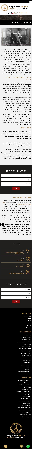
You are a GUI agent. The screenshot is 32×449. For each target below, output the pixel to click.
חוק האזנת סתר (27, 403)
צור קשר (28, 325)
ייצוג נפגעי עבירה (26, 389)
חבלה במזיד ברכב (26, 412)
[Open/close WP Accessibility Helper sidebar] (2, 224)
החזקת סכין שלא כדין (25, 405)
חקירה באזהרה (27, 360)
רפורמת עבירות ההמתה (25, 399)
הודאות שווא (27, 367)
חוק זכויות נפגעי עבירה (25, 410)
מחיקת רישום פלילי (26, 351)
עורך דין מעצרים (27, 335)
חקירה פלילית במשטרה (25, 349)
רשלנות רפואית (27, 396)
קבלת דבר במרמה (26, 417)
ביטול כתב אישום (26, 358)
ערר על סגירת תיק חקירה (24, 372)
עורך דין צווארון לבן (26, 337)
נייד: (23, 264)
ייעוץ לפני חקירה (26, 356)
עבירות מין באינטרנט (26, 365)
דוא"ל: (22, 271)
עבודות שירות (27, 383)
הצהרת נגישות (27, 328)
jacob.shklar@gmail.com (16, 273)
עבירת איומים (27, 387)
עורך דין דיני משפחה (25, 346)
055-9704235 (19, 13)
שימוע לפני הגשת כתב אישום (23, 392)
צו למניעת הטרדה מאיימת (24, 401)
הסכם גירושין (27, 362)
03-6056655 (20, 260)
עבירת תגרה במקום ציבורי (24, 408)
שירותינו (29, 323)
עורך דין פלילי (27, 316)
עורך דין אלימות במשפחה (24, 342)
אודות (29, 318)
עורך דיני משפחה (26, 340)
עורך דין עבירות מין (26, 353)
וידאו (29, 321)
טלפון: (22, 258)
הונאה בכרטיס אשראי (25, 415)
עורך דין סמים (27, 344)
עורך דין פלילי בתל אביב (25, 385)
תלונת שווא (28, 369)
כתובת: (22, 250)
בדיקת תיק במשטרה (26, 394)
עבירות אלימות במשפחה (24, 380)
